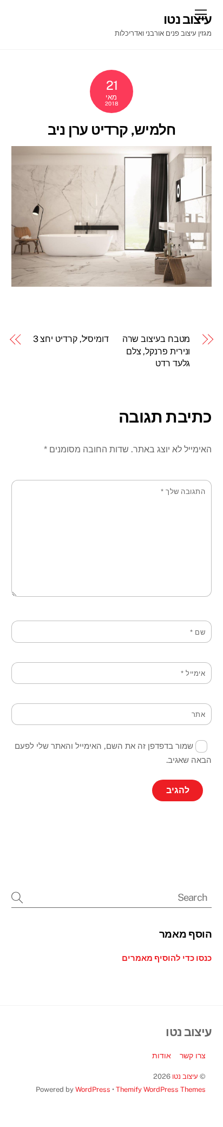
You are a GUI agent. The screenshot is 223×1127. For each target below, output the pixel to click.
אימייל (193, 673)
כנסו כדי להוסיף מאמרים (167, 958)
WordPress (92, 1089)
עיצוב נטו (185, 1076)
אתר (199, 714)
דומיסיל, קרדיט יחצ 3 (71, 339)
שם (197, 632)
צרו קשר (193, 1055)
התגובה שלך (183, 491)
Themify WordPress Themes (161, 1089)
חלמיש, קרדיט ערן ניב (112, 130)
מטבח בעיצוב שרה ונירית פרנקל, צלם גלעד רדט (156, 351)
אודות (161, 1055)
